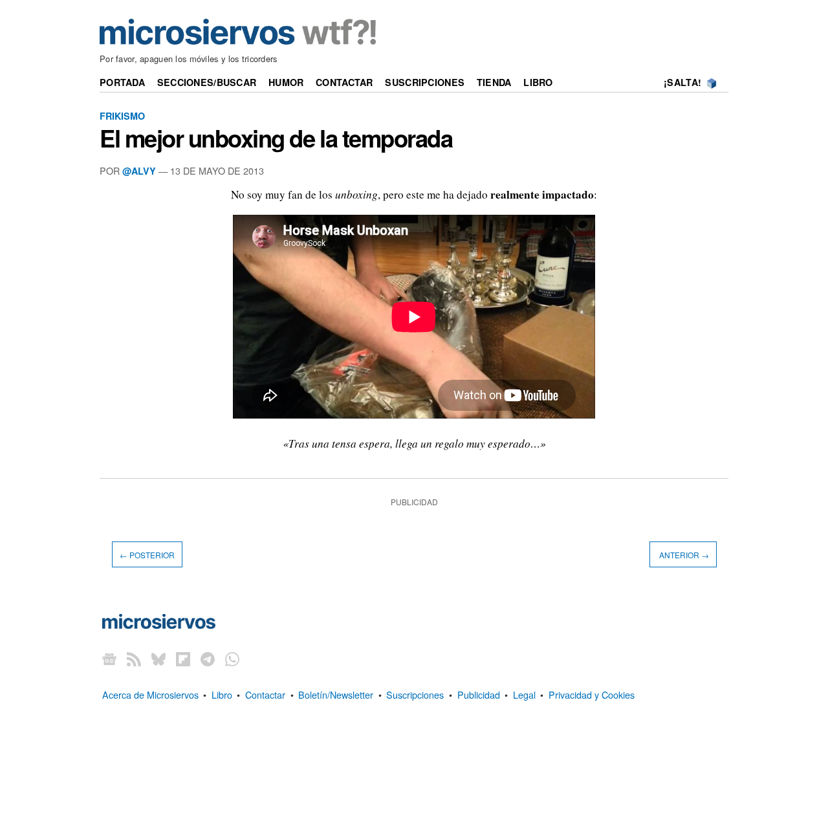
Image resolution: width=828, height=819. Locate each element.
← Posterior (147, 554)
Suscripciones (424, 82)
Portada (122, 82)
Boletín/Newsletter (335, 694)
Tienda (494, 82)
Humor (285, 82)
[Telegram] (208, 659)
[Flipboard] (183, 659)
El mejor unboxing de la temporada (276, 138)
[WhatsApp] (232, 659)
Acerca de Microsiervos (150, 694)
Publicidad (478, 694)
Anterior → (683, 554)
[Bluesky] (158, 659)
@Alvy (139, 170)
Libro (537, 82)
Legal (524, 694)
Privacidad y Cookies (592, 694)
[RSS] (134, 659)
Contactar (344, 82)
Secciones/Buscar (207, 82)
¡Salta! (682, 82)
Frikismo (122, 115)
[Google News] (109, 659)
